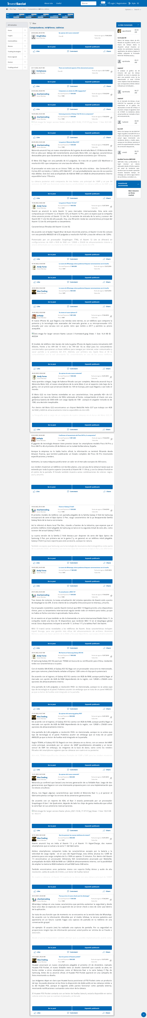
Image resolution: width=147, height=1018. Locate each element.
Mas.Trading (42, 291)
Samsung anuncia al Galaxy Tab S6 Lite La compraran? (76, 114)
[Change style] (129, 3)
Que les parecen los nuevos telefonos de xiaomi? (74, 835)
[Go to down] (143, 1014)
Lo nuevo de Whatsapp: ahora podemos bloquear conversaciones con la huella (84, 264)
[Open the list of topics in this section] (25, 30)
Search (136, 9)
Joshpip (40, 315)
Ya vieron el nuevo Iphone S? (68, 312)
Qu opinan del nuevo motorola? (69, 33)
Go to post (52, 47)
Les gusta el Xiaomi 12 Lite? (68, 203)
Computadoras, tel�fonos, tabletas (46, 27)
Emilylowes (41, 71)
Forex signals (12, 57)
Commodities (12, 41)
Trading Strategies (14, 51)
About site (48, 3)
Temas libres (22, 9)
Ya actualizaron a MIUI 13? (67, 592)
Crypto (10, 36)
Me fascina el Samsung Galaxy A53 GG (71, 653)
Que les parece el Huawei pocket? (69, 957)
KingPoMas (41, 36)
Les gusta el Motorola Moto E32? (69, 142)
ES (138, 3)
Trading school (13, 67)
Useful (58, 3)
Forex (10, 30)
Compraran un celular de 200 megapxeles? (72, 91)
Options (128, 9)
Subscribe (98, 38)
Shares (10, 46)
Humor (10, 62)
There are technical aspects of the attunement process (76, 68)
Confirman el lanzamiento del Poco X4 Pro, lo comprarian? (77, 435)
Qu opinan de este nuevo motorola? (70, 373)
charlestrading (43, 94)
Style (134, 3)
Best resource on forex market (133, 193)
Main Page (13, 9)
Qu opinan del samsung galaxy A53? (70, 713)
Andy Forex (41, 206)
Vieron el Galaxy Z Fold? (66, 507)
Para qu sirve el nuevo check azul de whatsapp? (74, 896)
